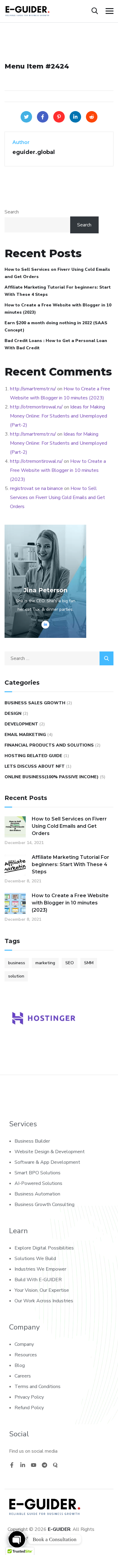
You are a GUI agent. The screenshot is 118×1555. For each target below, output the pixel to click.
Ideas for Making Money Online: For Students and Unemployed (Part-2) (58, 416)
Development (21, 724)
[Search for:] (59, 658)
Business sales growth (35, 703)
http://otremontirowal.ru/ (36, 407)
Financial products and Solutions (49, 745)
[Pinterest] (59, 117)
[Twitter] (26, 117)
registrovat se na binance (36, 488)
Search (12, 212)
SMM (88, 963)
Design (13, 713)
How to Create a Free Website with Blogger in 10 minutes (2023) (58, 308)
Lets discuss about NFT (35, 766)
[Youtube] (33, 1465)
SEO (69, 963)
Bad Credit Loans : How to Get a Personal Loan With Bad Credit (56, 344)
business (16, 963)
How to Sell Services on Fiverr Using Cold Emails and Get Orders (57, 273)
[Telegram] (44, 1465)
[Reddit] (91, 117)
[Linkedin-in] (22, 1465)
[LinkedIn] (75, 117)
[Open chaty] (17, 1539)
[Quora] (55, 1465)
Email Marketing (25, 735)
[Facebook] (42, 117)
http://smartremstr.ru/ (33, 389)
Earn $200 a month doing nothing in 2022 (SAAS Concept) (56, 326)
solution (16, 976)
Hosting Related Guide (33, 756)
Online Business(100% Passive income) (52, 777)
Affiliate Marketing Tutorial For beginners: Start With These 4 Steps (58, 290)
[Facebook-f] (12, 1465)
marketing (45, 963)
